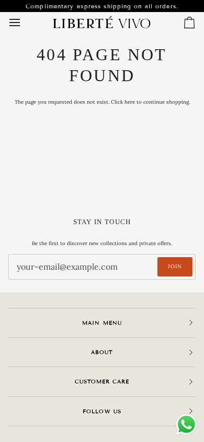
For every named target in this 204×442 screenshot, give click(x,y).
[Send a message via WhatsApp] (186, 424)
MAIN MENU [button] (101, 322)
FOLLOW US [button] (102, 411)
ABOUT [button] (102, 352)
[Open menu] (24, 22)
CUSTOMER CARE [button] (102, 381)
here (129, 101)
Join (175, 266)
